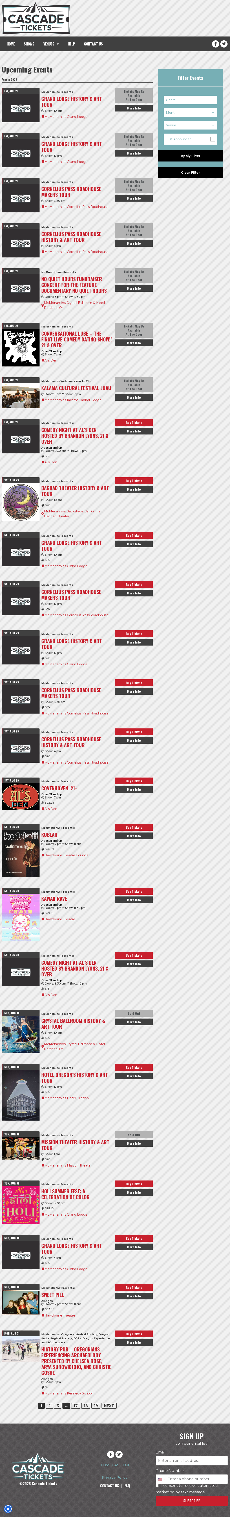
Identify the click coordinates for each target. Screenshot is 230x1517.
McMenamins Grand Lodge (65, 117)
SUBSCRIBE (191, 1500)
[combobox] (161, 1479)
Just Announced (179, 139)
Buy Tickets (134, 422)
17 (76, 1406)
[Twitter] (224, 44)
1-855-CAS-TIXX (114, 1465)
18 (86, 1406)
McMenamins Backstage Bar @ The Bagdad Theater (72, 513)
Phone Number (170, 1471)
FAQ (127, 1485)
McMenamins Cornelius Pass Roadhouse (76, 207)
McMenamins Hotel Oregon (66, 1098)
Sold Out (134, 1013)
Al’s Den (50, 360)
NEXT (109, 1406)
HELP (71, 44)
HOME (11, 44)
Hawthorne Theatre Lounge (66, 855)
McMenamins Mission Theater (68, 1165)
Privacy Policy (115, 1477)
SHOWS (29, 44)
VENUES (48, 44)
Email (161, 1452)
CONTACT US (93, 44)
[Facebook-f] (215, 44)
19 (96, 1406)
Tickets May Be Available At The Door (134, 95)
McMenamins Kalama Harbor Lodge (73, 400)
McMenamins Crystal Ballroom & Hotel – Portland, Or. (75, 305)
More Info (134, 108)
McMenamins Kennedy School (68, 1393)
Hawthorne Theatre (59, 919)
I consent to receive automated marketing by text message (187, 1489)
